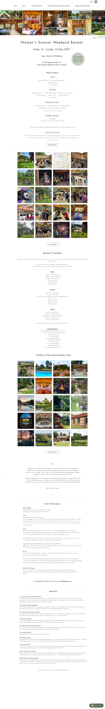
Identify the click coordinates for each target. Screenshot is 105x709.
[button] (91, 2)
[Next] (102, 475)
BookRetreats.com (65, 581)
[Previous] (3, 475)
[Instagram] (96, 2)
